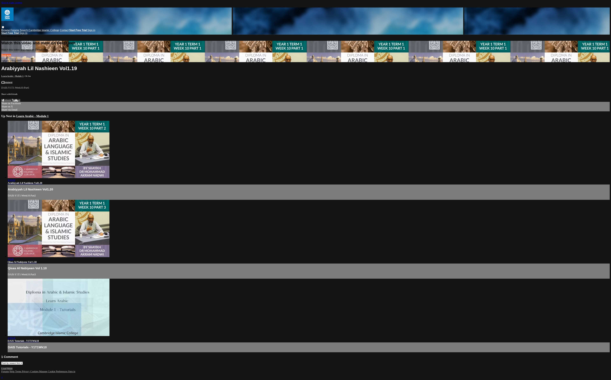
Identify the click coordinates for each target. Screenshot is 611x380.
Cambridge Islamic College (43, 30)
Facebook (6, 100)
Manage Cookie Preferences (53, 371)
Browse (6, 30)
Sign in (91, 30)
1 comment (6, 82)
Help (12, 371)
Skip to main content (11, 2)
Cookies (34, 371)
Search (24, 30)
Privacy (26, 371)
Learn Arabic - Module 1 (12, 76)
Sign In (23, 33)
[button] (3, 27)
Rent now (6, 55)
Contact (64, 30)
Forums (15, 30)
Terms (18, 371)
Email (17, 100)
